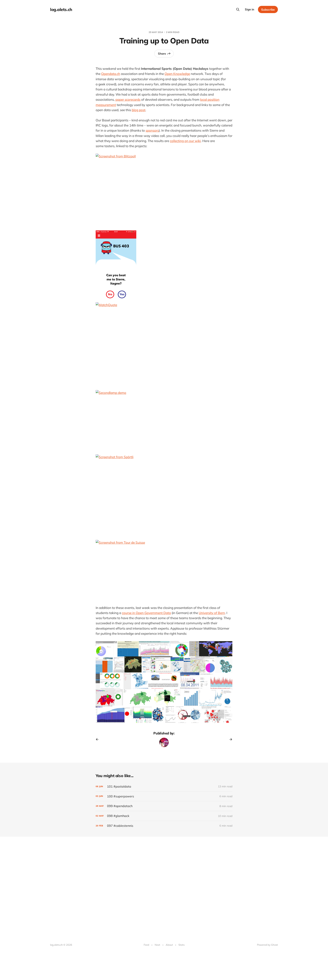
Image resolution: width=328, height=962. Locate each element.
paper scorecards (127, 99)
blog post (138, 110)
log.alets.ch (61, 9)
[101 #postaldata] (164, 786)
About (169, 944)
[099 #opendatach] (164, 806)
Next (157, 944)
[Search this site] (238, 9)
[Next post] (229, 739)
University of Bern (212, 613)
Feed (146, 944)
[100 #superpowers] (164, 796)
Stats (181, 944)
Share (162, 53)
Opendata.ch (110, 74)
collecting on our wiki (185, 141)
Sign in (249, 9)
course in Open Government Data (146, 613)
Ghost (274, 944)
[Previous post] (98, 739)
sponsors (152, 130)
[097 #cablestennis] (164, 826)
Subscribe (268, 9)
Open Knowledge (177, 74)
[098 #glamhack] (164, 816)
